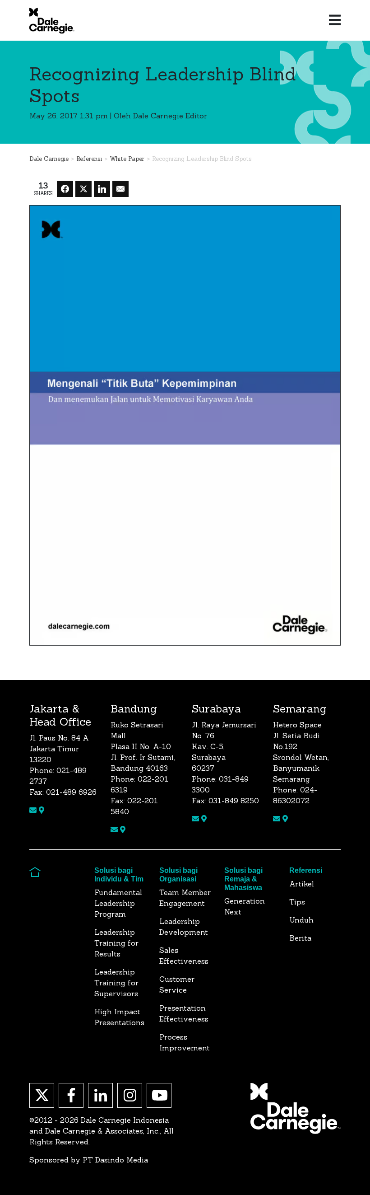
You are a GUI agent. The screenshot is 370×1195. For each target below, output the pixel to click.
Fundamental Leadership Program (118, 903)
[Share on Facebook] (65, 189)
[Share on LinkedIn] (102, 189)
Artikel (301, 883)
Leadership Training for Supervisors (116, 982)
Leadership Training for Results (116, 943)
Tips (297, 901)
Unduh (301, 919)
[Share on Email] (120, 189)
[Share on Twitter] (83, 189)
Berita (300, 937)
